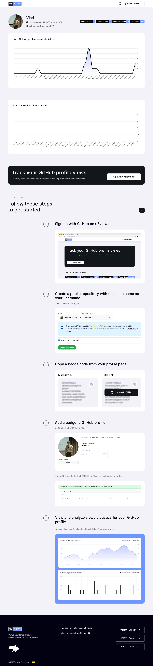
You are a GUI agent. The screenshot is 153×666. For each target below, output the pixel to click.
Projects (103, 437)
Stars (118, 437)
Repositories (95, 437)
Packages (111, 437)
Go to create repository (65, 303)
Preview (71, 491)
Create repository (67, 347)
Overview (86, 437)
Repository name (88, 313)
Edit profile (68, 462)
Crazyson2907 (85, 454)
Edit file (63, 491)
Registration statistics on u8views (76, 628)
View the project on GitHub (73, 633)
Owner (61, 313)
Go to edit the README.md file (69, 428)
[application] (76, 64)
